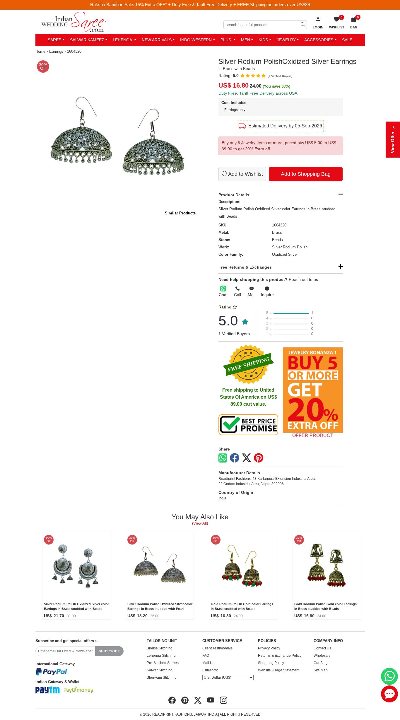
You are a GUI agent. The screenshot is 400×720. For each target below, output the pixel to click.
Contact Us (322, 648)
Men (245, 39)
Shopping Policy (271, 663)
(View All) (200, 523)
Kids (263, 39)
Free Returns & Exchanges (245, 267)
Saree (54, 39)
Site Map (321, 670)
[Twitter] (246, 458)
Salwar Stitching (159, 670)
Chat (223, 294)
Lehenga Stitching (161, 656)
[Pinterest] (258, 458)
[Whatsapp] (222, 458)
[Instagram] (223, 700)
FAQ (205, 656)
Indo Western (196, 39)
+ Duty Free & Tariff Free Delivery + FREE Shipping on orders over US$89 (239, 4)
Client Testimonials (217, 648)
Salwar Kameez (87, 39)
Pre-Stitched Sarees (163, 663)
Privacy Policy (269, 648)
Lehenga (123, 39)
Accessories (318, 39)
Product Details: (234, 194)
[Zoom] (116, 138)
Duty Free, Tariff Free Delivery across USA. (258, 93)
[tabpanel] (116, 138)
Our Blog (321, 663)
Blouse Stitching (159, 648)
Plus (226, 39)
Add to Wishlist (245, 174)
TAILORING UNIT (162, 641)
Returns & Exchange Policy (279, 656)
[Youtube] (210, 700)
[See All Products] (313, 390)
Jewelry (286, 39)
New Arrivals (157, 39)
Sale (347, 39)
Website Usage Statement (278, 670)
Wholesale (322, 656)
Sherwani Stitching (162, 677)
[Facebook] (234, 458)
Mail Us (208, 663)
